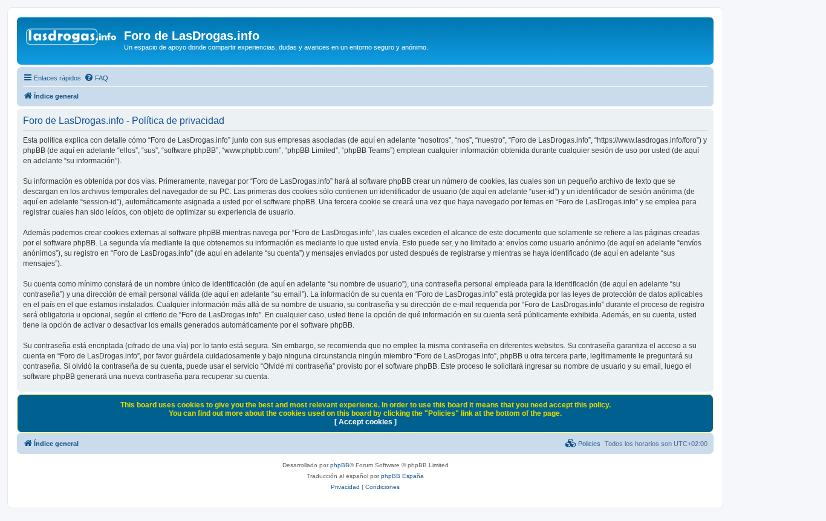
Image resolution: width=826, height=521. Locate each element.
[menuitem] (96, 78)
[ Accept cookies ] (365, 422)
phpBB (340, 465)
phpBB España (402, 476)
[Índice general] (72, 39)
